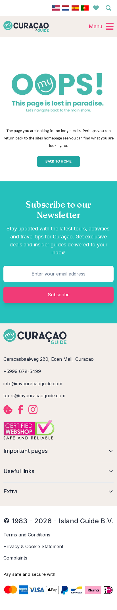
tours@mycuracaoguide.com (34, 395)
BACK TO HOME (58, 161)
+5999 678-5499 (22, 371)
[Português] (85, 8)
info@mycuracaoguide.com (32, 383)
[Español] (75, 8)
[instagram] (32, 409)
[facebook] (20, 409)
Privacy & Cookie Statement (33, 546)
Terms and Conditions (26, 535)
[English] (56, 8)
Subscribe (59, 294)
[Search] (108, 8)
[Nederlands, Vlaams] (65, 8)
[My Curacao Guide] (26, 26)
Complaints (15, 558)
